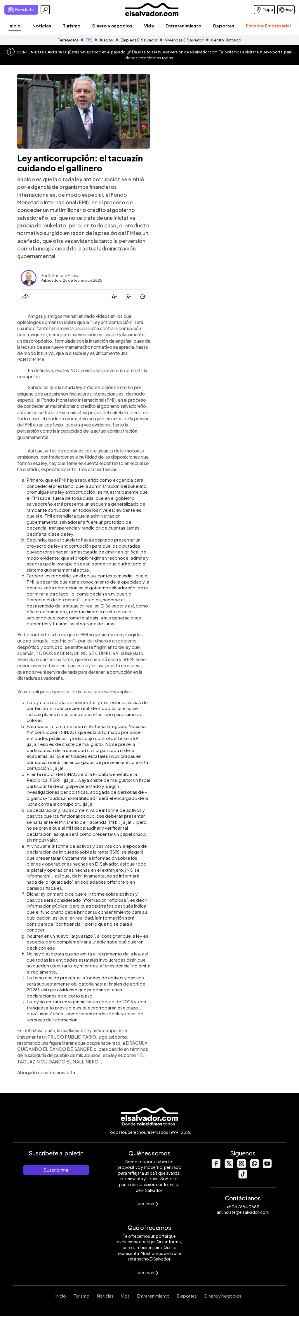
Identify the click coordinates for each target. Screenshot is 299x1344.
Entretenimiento (183, 25)
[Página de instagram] (241, 1166)
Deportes (223, 25)
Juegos (106, 40)
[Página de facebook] (215, 1166)
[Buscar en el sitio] (45, 9)
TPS (89, 40)
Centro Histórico (226, 40)
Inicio (14, 25)
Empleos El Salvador (139, 40)
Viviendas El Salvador (184, 40)
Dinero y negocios (112, 25)
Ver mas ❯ (148, 1203)
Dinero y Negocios (222, 1295)
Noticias (41, 25)
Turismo (72, 25)
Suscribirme (56, 1170)
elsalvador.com (204, 52)
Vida (149, 25)
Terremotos (68, 40)
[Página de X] (228, 1166)
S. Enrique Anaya (63, 275)
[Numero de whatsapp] (254, 1166)
